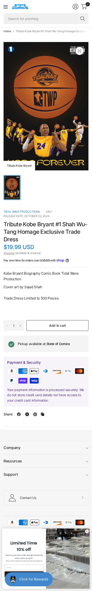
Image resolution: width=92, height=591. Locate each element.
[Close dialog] (87, 531)
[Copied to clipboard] (42, 414)
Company (12, 447)
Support (11, 474)
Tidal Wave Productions (22, 211)
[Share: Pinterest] (35, 414)
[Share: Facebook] (19, 414)
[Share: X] (27, 414)
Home (7, 31)
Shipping (9, 253)
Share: (8, 414)
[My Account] (75, 6)
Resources (13, 461)
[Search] (82, 18)
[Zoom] (79, 51)
